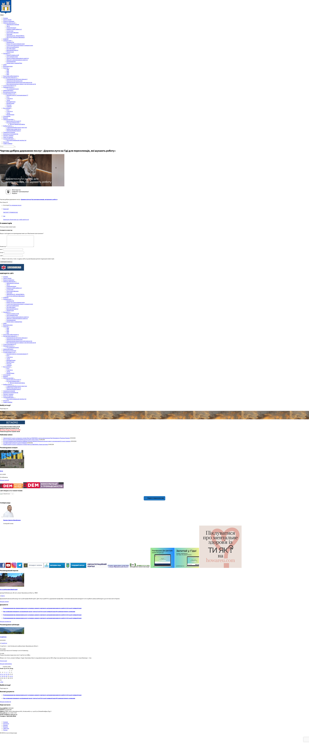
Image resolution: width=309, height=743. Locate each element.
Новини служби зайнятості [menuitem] (14, 29)
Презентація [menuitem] (10, 52)
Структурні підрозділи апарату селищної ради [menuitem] (19, 45)
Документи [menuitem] (6, 53)
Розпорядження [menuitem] (11, 61)
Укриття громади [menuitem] (8, 137)
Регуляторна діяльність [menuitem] (10, 77)
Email (2, 252)
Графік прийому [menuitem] (7, 143)
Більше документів (5, 621)
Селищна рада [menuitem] (7, 40)
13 (6, 674)
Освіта (3, 596)
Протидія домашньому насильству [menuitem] (16, 140)
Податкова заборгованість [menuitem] (11, 76)
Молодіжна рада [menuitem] (8, 66)
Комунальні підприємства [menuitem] (10, 134)
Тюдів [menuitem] (8, 100)
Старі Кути (3, 637)
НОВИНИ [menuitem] (5, 39)
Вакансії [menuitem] (5, 118)
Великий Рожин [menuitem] (10, 101)
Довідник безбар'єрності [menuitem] (13, 130)
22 (10, 676)
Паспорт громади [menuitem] (8, 135)
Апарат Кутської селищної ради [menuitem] (15, 44)
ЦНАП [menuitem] (5, 64)
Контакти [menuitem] (6, 142)
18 (2, 676)
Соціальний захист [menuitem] (8, 138)
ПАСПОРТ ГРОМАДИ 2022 (10, 212)
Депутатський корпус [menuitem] (12, 47)
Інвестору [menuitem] (6, 728)
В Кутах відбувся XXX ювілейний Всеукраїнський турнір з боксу (21, 439)
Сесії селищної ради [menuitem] (12, 56)
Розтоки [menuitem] (8, 105)
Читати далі (3, 661)
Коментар (3, 246)
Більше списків (4, 601)
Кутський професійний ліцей (8, 589)
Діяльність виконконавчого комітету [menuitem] (17, 60)
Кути (1, 471)
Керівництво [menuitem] (10, 42)
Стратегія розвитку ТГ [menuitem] (9, 85)
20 (6, 676)
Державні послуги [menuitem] (8, 87)
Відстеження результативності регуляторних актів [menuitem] (21, 84)
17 (1, 676)
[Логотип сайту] (5, 13)
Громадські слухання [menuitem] (9, 132)
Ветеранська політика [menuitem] (9, 92)
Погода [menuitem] (5, 730)
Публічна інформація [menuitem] (9, 23)
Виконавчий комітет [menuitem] (12, 50)
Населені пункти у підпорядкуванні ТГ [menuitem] (17, 95)
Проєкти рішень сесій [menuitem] (12, 55)
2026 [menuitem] (7, 69)
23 (12, 676)
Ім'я (1, 249)
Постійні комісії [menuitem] (10, 48)
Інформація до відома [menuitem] (12, 24)
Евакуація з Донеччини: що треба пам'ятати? (16, 219)
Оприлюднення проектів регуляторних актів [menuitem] (19, 82)
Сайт (1, 255)
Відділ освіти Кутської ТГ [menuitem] (13, 121)
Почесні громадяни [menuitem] (8, 21)
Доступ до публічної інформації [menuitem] (15, 37)
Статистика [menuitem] (9, 31)
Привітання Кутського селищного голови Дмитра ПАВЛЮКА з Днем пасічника (25, 444)
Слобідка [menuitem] (9, 106)
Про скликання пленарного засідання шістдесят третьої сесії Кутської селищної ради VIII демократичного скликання (39, 611)
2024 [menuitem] (7, 73)
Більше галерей (4, 480)
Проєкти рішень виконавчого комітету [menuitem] (17, 58)
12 (4, 674)
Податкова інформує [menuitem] (12, 32)
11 (2, 674)
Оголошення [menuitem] (6, 116)
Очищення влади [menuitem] (11, 27)
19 (4, 676)
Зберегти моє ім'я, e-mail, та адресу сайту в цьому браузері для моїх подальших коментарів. (28, 259)
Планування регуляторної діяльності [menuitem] (16, 79)
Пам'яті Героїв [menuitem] (7, 19)
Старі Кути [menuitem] (9, 98)
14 (8, 674)
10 (1, 674)
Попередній (6, 209)
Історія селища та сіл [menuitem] (9, 93)
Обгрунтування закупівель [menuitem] (17, 124)
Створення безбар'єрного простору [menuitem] (16, 127)
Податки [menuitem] (5, 68)
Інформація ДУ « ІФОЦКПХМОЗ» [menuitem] (15, 36)
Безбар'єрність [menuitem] (7, 126)
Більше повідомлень (6, 663)
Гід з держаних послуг (15, 205)
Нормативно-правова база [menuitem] (14, 63)
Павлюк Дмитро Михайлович (12, 520)
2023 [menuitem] (7, 74)
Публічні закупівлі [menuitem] (8, 119)
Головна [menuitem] (5, 18)
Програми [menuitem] (9, 34)
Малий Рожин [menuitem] (10, 103)
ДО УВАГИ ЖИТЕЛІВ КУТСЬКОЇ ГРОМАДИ (15, 443)
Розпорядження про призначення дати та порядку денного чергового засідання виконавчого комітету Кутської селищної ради (42, 608)
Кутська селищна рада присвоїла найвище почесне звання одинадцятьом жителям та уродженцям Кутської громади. (36, 441)
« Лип (1, 682)
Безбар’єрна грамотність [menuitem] (13, 129)
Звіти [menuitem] (8, 26)
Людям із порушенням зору (155, 498)
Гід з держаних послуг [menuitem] (12, 89)
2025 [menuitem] (7, 71)
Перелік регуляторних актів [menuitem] (14, 81)
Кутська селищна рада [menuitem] (12, 122)
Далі (4, 216)
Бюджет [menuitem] (5, 725)
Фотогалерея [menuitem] (7, 108)
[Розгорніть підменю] (16, 23)
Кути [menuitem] (7, 97)
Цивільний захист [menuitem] (8, 90)
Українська (6, 493)
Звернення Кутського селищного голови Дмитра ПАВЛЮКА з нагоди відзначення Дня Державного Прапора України (36, 438)
